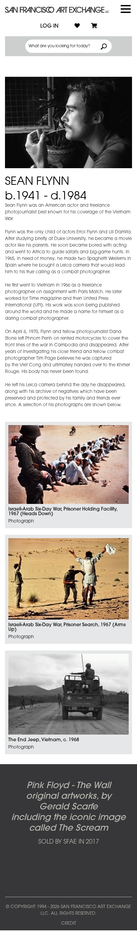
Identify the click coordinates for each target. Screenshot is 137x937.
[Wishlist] (77, 26)
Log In (49, 26)
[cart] (94, 26)
